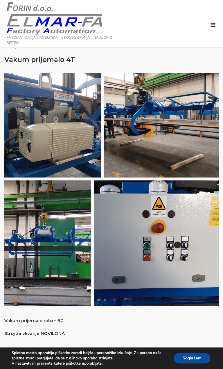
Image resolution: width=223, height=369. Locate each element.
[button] (52, 125)
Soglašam (192, 358)
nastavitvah (25, 363)
